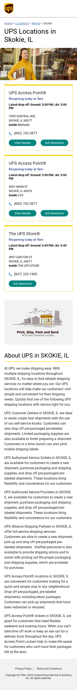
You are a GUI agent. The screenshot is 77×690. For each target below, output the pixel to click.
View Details (23, 143)
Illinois (36, 23)
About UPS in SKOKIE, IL (36, 355)
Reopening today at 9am (26, 99)
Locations (22, 23)
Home (8, 23)
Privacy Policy (23, 668)
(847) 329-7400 (25, 274)
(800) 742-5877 (25, 133)
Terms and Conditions (49, 668)
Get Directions (54, 143)
